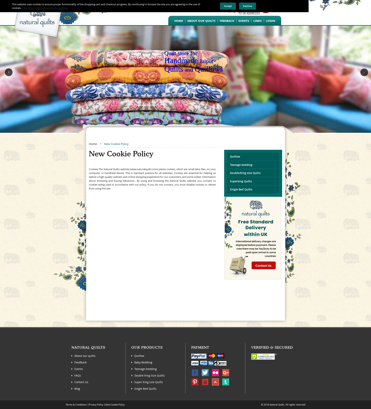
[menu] (224, 20)
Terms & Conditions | (77, 404)
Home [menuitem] (178, 21)
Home (93, 144)
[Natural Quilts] (32, 19)
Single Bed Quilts (241, 189)
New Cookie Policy (115, 404)
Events (78, 369)
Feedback (80, 362)
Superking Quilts (241, 181)
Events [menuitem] (243, 21)
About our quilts (84, 356)
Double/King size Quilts (245, 173)
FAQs (77, 375)
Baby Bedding (143, 362)
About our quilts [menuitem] (201, 21)
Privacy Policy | (97, 404)
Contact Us (81, 382)
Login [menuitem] (270, 21)
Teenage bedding (241, 165)
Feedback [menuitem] (227, 21)
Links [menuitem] (257, 21)
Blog (77, 388)
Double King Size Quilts (149, 375)
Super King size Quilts (148, 382)
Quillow (235, 156)
